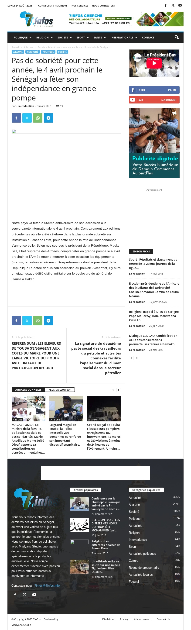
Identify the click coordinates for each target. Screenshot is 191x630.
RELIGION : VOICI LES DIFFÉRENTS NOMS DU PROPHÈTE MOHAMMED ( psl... (106, 525)
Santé (98, 37)
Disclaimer (108, 619)
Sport (81, 37)
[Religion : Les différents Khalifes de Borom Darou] (79, 547)
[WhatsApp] (37, 118)
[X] (173, 5)
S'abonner (168, 99)
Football (134, 581)
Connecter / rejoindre (53, 5)
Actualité (32, 51)
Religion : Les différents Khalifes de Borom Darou (106, 544)
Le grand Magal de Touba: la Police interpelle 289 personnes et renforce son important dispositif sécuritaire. (65, 435)
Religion (42, 37)
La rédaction (26, 106)
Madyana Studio (30, 546)
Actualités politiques (142, 553)
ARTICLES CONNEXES (28, 389)
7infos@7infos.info (47, 585)
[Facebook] (165, 5)
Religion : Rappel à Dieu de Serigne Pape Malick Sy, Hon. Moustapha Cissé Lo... (154, 316)
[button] (176, 37)
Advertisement (142, 619)
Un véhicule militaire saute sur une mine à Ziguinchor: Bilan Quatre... (106, 566)
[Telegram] (48, 118)
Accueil (16, 47)
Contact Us (163, 619)
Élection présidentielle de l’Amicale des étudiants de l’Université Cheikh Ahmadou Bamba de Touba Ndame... (154, 289)
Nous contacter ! (103, 5)
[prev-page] (113, 389)
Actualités (135, 525)
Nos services (80, 5)
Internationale (122, 37)
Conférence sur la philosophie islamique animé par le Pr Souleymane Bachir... (106, 503)
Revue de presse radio (144, 567)
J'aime (172, 90)
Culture (133, 560)
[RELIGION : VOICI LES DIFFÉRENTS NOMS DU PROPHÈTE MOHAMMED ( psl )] (79, 525)
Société (63, 37)
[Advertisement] (66, 208)
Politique (20, 37)
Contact (148, 37)
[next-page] (118, 389)
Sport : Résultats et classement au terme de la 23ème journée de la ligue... (153, 263)
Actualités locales (141, 574)
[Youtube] (180, 5)
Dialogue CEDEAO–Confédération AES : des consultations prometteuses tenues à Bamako (153, 340)
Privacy (124, 619)
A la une (28, 47)
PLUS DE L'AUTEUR (59, 389)
